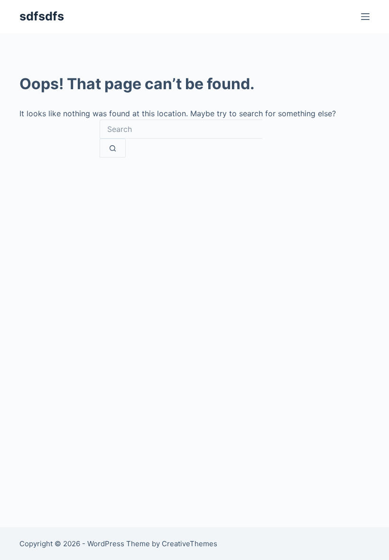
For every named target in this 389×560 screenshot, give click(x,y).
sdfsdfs (41, 16)
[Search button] (113, 148)
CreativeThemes (189, 543)
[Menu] (365, 16)
